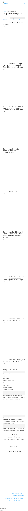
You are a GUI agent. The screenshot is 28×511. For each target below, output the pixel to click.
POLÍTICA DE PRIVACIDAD (17, 498)
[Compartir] (3, 508)
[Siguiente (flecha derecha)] (2, 510)
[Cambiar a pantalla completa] (2, 508)
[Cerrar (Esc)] (5, 508)
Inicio (4, 11)
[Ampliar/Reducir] (0, 508)
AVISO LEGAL (7, 498)
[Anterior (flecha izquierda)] (0, 510)
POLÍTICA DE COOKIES (14, 500)
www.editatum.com (17, 493)
